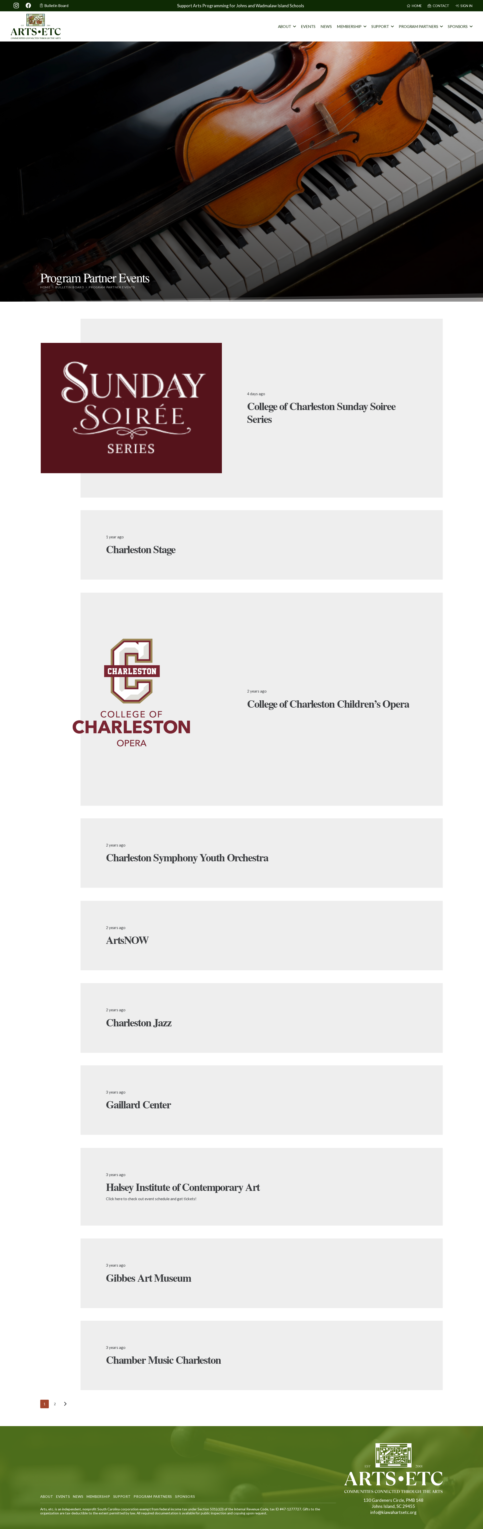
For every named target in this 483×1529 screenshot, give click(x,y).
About (46, 1497)
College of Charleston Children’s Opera (328, 703)
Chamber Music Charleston (163, 1359)
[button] (294, 26)
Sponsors (185, 1497)
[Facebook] (28, 5)
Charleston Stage (140, 549)
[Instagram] (16, 5)
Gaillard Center (138, 1104)
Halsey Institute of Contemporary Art (183, 1186)
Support (122, 1497)
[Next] (65, 1404)
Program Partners (153, 1497)
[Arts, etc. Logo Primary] (36, 26)
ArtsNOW (127, 939)
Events (63, 1497)
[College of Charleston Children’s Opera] (131, 699)
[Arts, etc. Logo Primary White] (393, 1468)
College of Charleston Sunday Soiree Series (321, 412)
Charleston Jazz (138, 1022)
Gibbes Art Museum (148, 1277)
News (78, 1497)
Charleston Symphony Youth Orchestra (187, 857)
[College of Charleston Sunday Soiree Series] (131, 408)
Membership (98, 1497)
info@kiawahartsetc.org (393, 1512)
